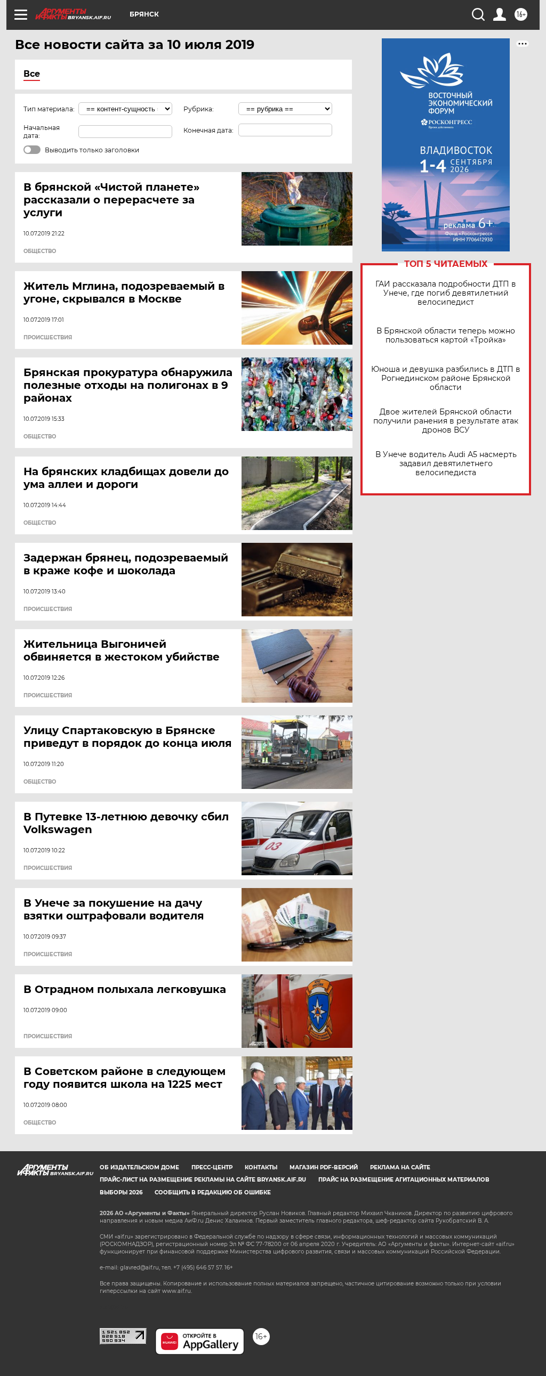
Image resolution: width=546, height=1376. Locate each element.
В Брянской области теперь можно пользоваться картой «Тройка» (445, 336)
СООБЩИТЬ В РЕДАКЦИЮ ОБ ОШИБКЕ (213, 1192)
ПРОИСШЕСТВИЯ (47, 337)
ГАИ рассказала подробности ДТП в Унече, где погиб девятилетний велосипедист (445, 293)
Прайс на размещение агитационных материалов (403, 1179)
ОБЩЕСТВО (39, 251)
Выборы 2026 (121, 1192)
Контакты (261, 1167)
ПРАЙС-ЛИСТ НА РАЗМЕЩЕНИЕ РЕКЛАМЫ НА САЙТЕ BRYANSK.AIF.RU (203, 1179)
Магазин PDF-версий (324, 1167)
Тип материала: (49, 109)
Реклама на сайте (400, 1167)
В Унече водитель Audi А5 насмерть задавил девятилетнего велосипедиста (446, 463)
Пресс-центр (211, 1167)
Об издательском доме (139, 1167)
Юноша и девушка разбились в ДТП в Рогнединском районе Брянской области (445, 378)
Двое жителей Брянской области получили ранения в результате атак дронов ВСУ (445, 421)
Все (31, 74)
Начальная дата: (41, 132)
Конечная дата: (208, 130)
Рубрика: (198, 109)
